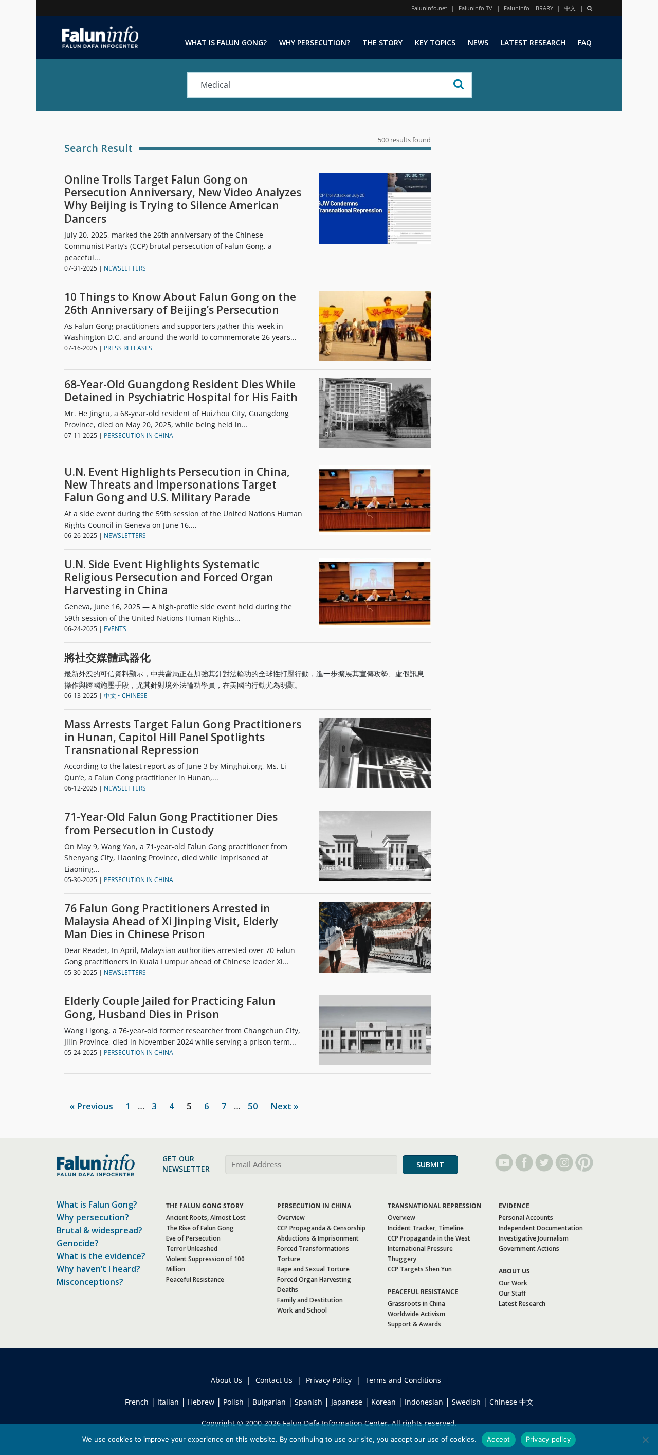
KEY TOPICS (435, 42)
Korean (383, 1402)
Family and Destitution (310, 1300)
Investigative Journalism (534, 1238)
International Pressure (420, 1248)
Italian (168, 1402)
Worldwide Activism (416, 1313)
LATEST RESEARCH (533, 42)
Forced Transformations (313, 1248)
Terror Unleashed (191, 1248)
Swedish (466, 1402)
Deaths (287, 1289)
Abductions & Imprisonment (318, 1238)
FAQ (585, 42)
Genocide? (78, 1243)
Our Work (513, 1283)
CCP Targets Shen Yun (420, 1269)
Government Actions (529, 1248)
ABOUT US (514, 1271)
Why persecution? (93, 1217)
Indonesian (424, 1402)
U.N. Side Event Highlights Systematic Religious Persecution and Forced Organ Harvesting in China (168, 577)
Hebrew (201, 1402)
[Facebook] (524, 1163)
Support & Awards (414, 1324)
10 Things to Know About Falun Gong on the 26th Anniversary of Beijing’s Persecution (180, 303)
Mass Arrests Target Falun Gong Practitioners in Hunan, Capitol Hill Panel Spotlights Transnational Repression (182, 737)
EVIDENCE (514, 1205)
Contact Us (274, 1380)
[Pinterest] (584, 1163)
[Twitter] (544, 1163)
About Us (226, 1380)
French (137, 1402)
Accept (498, 1439)
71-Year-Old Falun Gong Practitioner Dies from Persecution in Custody (171, 823)
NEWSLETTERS (125, 268)
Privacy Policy (329, 1380)
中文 (570, 8)
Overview (291, 1217)
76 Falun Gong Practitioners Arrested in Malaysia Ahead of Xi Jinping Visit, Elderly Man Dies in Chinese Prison (171, 921)
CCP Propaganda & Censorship (321, 1228)
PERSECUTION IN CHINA (138, 435)
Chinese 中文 (511, 1402)
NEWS (478, 42)
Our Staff (512, 1293)
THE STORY (382, 42)
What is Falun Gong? (97, 1204)
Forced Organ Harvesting (314, 1279)
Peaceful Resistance (195, 1279)
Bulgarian (269, 1402)
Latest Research (522, 1303)
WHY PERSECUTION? (314, 42)
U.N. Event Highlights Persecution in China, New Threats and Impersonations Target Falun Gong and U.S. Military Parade (177, 485)
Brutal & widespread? (99, 1230)
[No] (645, 1439)
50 (253, 1106)
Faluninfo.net (429, 8)
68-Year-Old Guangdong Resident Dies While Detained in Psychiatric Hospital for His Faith (181, 391)
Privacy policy (548, 1439)
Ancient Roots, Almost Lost (206, 1217)
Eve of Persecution (193, 1238)
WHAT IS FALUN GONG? (226, 42)
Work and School (302, 1310)
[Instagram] (564, 1163)
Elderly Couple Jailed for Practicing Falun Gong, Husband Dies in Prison (170, 1007)
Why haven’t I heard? (98, 1268)
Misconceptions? (90, 1281)
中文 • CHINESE (126, 695)
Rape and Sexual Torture (313, 1269)
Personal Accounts (526, 1217)
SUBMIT (430, 1165)
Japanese (346, 1402)
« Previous (91, 1106)
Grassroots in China (416, 1303)
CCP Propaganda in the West (429, 1238)
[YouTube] (504, 1163)
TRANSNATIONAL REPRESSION (435, 1205)
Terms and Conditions (403, 1380)
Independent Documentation (541, 1228)
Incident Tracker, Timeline (426, 1228)
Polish (233, 1402)
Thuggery (402, 1258)
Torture (288, 1258)
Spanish (308, 1402)
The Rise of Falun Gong (200, 1228)
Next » (284, 1106)
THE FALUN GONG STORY (204, 1205)
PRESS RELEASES (128, 348)
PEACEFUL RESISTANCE (423, 1291)
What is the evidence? (101, 1256)
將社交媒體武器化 (107, 657)
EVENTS (115, 628)
